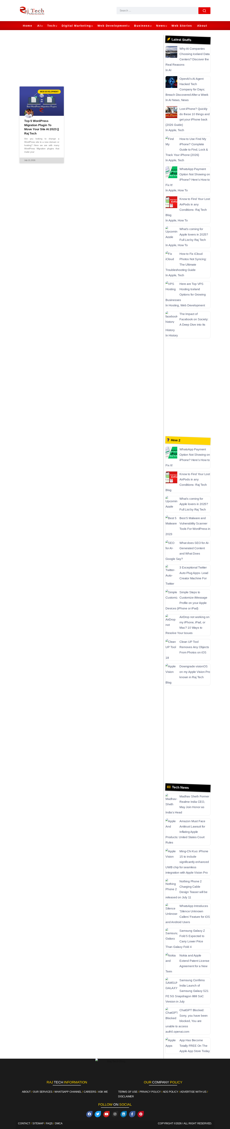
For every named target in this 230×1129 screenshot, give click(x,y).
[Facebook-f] (132, 1114)
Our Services (42, 1091)
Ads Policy (170, 1091)
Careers (90, 1091)
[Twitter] (98, 1114)
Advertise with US (193, 1091)
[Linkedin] (123, 1114)
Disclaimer (126, 1096)
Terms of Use (127, 1091)
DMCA (58, 1123)
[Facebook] (89, 1114)
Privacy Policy (150, 1091)
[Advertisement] (91, 60)
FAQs (49, 1123)
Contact (24, 1123)
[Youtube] (106, 1114)
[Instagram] (115, 1114)
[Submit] (204, 10)
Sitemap (38, 1123)
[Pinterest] (141, 1114)
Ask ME (103, 1091)
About (26, 1091)
